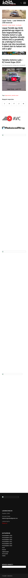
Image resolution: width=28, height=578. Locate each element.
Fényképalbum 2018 (7, 535)
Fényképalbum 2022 (7, 543)
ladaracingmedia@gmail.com (10, 518)
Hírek (10, 25)
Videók (3, 555)
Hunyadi (19, 25)
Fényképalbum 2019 (7, 537)
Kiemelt (13, 25)
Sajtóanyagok (5, 551)
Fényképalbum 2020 (7, 539)
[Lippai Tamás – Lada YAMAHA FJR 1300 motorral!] (14, 14)
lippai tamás (8, 95)
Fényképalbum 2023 (7, 545)
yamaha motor (14, 95)
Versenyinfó (5, 553)
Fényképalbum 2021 (7, 541)
